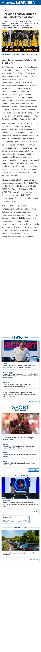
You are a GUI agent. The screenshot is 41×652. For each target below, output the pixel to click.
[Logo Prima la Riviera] (20, 2)
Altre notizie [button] (33, 401)
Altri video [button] (34, 511)
